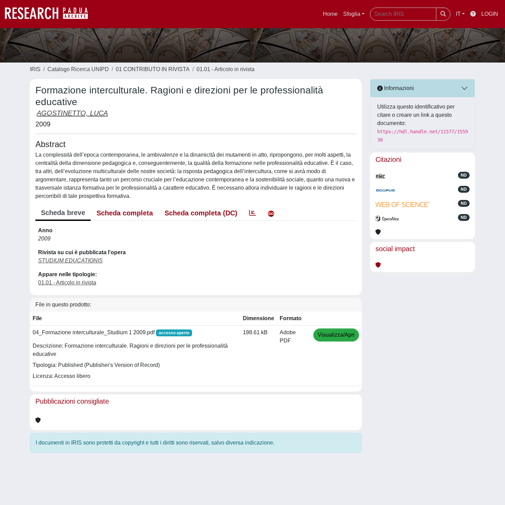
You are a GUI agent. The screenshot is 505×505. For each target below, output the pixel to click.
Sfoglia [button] (351, 14)
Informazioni (398, 88)
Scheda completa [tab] (125, 213)
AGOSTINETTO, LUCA (72, 113)
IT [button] (458, 14)
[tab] (252, 213)
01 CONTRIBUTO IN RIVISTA (153, 69)
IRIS (35, 69)
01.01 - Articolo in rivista (226, 69)
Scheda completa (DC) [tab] (201, 213)
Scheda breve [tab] (63, 212)
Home (330, 14)
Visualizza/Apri (336, 335)
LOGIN (489, 14)
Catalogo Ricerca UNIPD (78, 69)
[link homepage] (50, 14)
